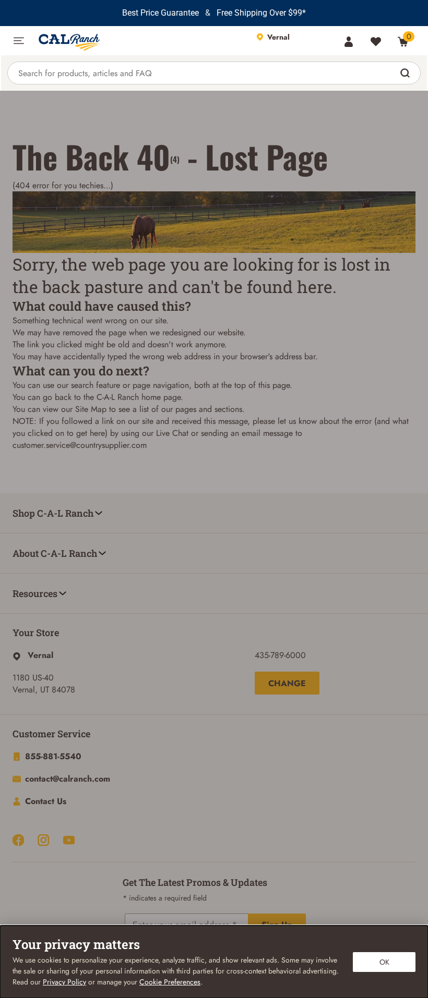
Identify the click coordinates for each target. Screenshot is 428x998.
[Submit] (406, 73)
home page (161, 397)
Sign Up (276, 925)
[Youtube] (69, 840)
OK (384, 962)
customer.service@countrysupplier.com (80, 445)
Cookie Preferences (169, 982)
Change (287, 683)
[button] (19, 40)
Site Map (90, 409)
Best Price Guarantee (160, 13)
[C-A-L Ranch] (140, 40)
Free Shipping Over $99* (261, 13)
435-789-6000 (280, 655)
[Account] (348, 41)
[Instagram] (43, 840)
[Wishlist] (376, 41)
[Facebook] (18, 840)
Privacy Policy (64, 982)
